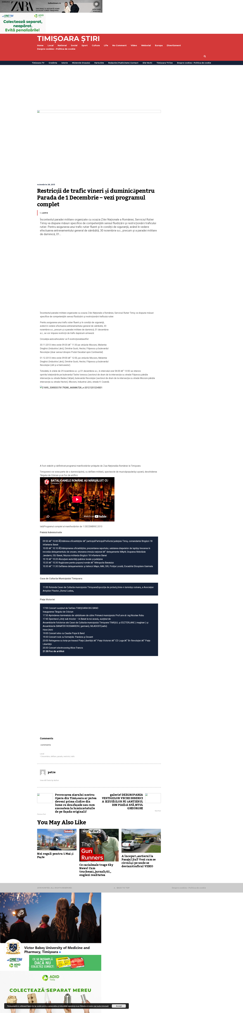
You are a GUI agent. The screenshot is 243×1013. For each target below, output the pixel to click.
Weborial (146, 45)
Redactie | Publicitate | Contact (123, 63)
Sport (85, 45)
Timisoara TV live (165, 63)
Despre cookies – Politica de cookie (56, 49)
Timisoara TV (38, 63)
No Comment (119, 45)
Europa (159, 45)
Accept (119, 1006)
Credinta (53, 63)
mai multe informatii (101, 1006)
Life (106, 45)
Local (42, 754)
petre (45, 213)
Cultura (96, 45)
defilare (53, 756)
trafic (73, 756)
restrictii (66, 756)
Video (134, 45)
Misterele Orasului (81, 63)
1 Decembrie (45, 756)
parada (60, 756)
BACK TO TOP (123, 888)
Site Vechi (147, 63)
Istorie (64, 63)
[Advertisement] (121, 87)
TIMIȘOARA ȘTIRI (68, 38)
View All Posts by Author (49, 780)
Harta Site (99, 63)
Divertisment (174, 45)
